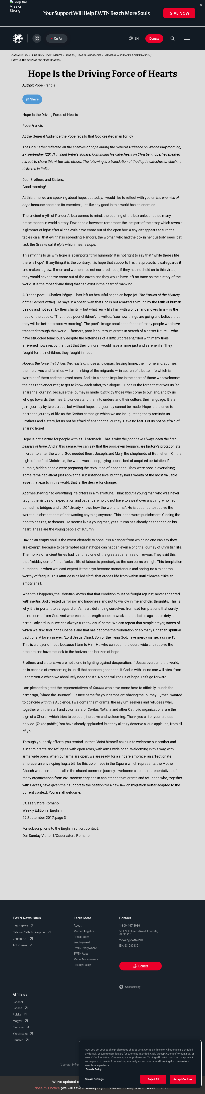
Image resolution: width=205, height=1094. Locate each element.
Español (18, 1002)
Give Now (179, 13)
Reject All (153, 1079)
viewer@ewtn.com (131, 940)
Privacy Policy (82, 964)
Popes (70, 55)
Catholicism (19, 55)
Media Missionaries (86, 959)
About (77, 925)
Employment (82, 942)
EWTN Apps (81, 953)
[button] (134, 38)
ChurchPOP (20, 938)
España (17, 1008)
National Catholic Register (29, 932)
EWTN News (20, 926)
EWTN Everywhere (85, 948)
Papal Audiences (89, 55)
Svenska (18, 1027)
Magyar (17, 1021)
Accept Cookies (182, 1079)
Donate (154, 38)
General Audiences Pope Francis (127, 55)
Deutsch (18, 1040)
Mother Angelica (84, 931)
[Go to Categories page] (36, 38)
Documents (54, 55)
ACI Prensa (20, 945)
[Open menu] (187, 38)
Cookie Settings (94, 1079)
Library (37, 55)
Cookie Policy (93, 1069)
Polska (17, 1014)
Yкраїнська (20, 1033)
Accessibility (133, 986)
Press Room (81, 936)
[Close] (201, 5)
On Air (58, 38)
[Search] (172, 38)
